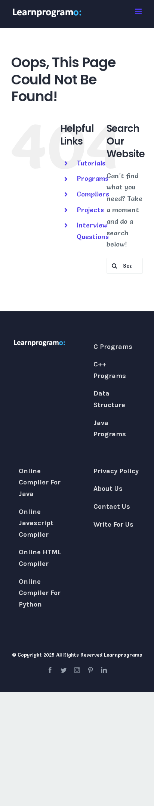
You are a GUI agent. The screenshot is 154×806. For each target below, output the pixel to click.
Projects (90, 209)
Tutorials (91, 163)
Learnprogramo (123, 655)
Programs (92, 178)
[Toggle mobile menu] (139, 11)
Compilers (93, 194)
